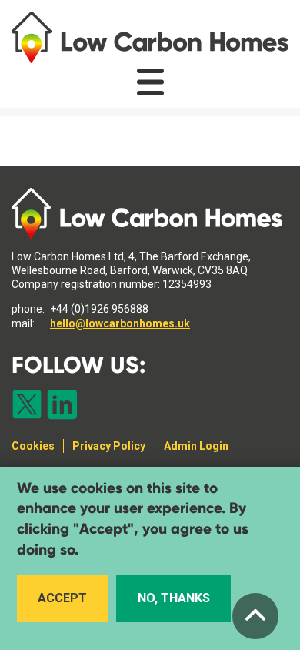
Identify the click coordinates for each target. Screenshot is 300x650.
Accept (62, 598)
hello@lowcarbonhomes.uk (120, 323)
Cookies (33, 446)
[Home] (150, 37)
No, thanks (174, 598)
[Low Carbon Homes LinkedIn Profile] (62, 406)
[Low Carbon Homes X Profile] (27, 406)
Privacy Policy (108, 446)
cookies (96, 488)
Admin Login (196, 446)
